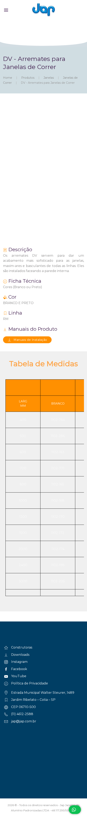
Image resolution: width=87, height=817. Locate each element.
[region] (43, 33)
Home (7, 78)
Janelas (49, 78)
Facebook (19, 669)
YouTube (18, 676)
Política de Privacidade (29, 683)
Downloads (20, 655)
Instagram (19, 662)
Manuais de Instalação (30, 340)
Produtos (27, 78)
